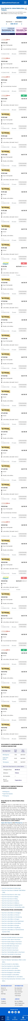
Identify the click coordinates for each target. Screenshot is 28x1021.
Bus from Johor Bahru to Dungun (10, 919)
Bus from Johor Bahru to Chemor (10, 915)
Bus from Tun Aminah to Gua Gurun (11, 954)
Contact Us (4, 990)
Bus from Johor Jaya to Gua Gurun (11, 939)
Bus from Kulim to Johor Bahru (10, 968)
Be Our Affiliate (19, 1001)
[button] (8, 31)
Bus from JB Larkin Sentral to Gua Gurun (12, 937)
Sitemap (3, 993)
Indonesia (3, 1003)
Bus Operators (18, 988)
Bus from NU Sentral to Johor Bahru (11, 970)
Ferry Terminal (18, 992)
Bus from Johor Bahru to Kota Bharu (11, 923)
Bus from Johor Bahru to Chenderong (12, 917)
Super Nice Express (5, 758)
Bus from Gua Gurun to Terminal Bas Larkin (13, 907)
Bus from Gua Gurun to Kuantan (10, 901)
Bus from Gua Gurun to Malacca (10, 903)
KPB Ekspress (6, 754)
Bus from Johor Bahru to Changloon (11, 913)
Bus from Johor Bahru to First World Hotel (13, 921)
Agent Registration (19, 1003)
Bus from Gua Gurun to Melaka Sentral (12, 905)
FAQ (2, 992)
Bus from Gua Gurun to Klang (9, 899)
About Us (3, 988)
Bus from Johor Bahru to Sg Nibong (11, 927)
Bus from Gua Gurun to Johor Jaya (11, 894)
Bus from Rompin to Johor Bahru (10, 974)
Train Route (18, 995)
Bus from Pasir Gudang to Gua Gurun (12, 943)
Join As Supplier (19, 1005)
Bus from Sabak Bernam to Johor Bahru (12, 976)
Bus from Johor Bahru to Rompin (10, 925)
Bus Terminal (18, 990)
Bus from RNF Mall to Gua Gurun (10, 946)
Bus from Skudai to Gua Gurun (10, 948)
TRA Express (6, 762)
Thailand (3, 1001)
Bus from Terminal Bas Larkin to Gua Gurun (13, 952)
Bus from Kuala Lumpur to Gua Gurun (12, 941)
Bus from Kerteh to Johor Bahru (10, 964)
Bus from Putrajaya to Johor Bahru (11, 972)
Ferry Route (18, 993)
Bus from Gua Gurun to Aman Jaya (11, 888)
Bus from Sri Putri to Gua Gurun (10, 950)
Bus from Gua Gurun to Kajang (10, 896)
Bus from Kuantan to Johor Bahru (11, 966)
